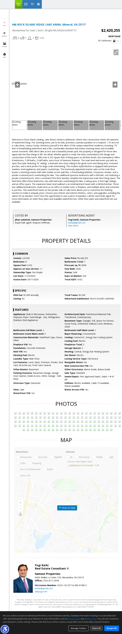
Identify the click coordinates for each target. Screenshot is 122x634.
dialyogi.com (41, 591)
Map (4, 57)
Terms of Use (91, 618)
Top (4, 25)
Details (4, 36)
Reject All (96, 628)
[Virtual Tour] (39, 4)
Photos (4, 46)
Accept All (112, 628)
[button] (5, 629)
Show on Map (68, 507)
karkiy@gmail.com (77, 222)
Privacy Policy (74, 618)
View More (73, 225)
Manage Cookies (78, 628)
